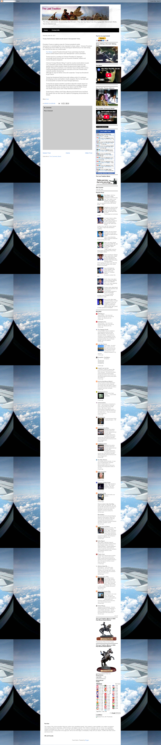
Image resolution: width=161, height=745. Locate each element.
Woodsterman (101, 417)
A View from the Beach (104, 526)
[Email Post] (59, 103)
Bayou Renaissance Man (104, 591)
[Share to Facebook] (67, 103)
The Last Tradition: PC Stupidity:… (104, 162)
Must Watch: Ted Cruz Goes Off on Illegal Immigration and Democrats (111, 196)
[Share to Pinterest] (68, 103)
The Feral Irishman (103, 392)
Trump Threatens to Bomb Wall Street (106, 382)
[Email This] (62, 103)
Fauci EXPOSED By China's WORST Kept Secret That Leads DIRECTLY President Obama (109, 271)
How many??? (101, 567)
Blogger (87, 740)
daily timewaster (102, 471)
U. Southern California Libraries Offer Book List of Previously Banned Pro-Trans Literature (106, 371)
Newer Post (47, 153)
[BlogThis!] (63, 103)
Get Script (100, 173)
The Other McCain (102, 459)
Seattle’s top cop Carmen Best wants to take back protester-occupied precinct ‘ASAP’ (110, 233)
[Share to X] (65, 103)
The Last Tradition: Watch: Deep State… (105, 158)
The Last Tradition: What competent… (104, 166)
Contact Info (56, 30)
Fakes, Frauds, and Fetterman (105, 505)
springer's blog (102, 493)
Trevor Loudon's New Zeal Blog (106, 504)
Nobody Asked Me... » (103, 566)
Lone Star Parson (102, 344)
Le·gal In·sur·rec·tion (103, 368)
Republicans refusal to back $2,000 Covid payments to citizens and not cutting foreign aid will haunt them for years (111, 210)
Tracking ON (110, 173)
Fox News (49, 52)
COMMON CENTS (102, 444)
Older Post (88, 153)
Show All (116, 615)
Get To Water (107, 345)
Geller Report (101, 541)
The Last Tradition (108, 154)
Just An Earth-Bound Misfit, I (105, 381)
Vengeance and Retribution (104, 607)
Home (46, 30)
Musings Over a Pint (103, 576)
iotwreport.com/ (102, 321)
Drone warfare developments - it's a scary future (110, 594)
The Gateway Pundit (103, 329)
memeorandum (102, 402)
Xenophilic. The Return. (104, 357)
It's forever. (106, 358)
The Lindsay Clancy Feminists (105, 461)
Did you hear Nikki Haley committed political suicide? (111, 300)
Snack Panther (101, 315)
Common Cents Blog (103, 428)
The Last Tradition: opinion (102, 150)
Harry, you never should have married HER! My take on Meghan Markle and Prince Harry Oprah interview (111, 245)
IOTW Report (101, 313)
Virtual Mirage (101, 605)
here (47, 99)
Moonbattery (101, 514)
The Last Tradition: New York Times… (104, 139)
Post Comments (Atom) (55, 156)
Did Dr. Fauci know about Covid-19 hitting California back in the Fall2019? (110, 280)
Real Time (105, 173)
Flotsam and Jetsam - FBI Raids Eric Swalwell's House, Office (110, 529)
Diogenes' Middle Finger (104, 482)
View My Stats (99, 189)
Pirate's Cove (101, 554)
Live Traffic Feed (105, 131)
